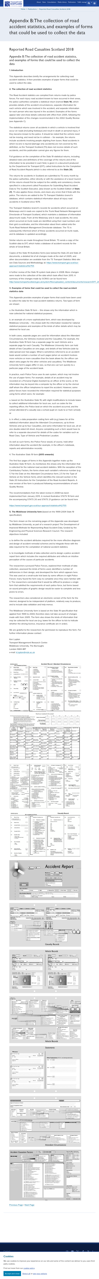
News (44, 2)
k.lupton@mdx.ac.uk (25, 652)
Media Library (62, 2)
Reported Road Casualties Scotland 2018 (54, 9)
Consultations (51, 2)
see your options (40, 1273)
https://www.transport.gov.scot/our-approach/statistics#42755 (37, 505)
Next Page (29, 1205)
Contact (7, 1251)
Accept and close (12, 1273)
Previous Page (16, 1205)
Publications (72, 2)
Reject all (26, 1273)
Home (23, 9)
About (39, 2)
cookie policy (29, 1268)
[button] (88, 3)
